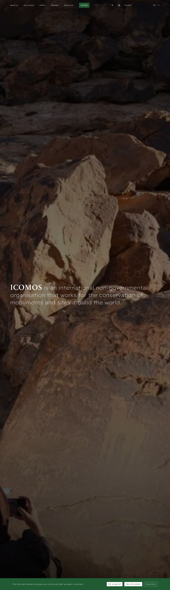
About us (14, 5)
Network (55, 5)
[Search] (112, 5)
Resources (68, 5)
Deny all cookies (133, 584)
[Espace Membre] (119, 5)
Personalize (151, 584)
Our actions (29, 5)
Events (43, 5)
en (154, 5)
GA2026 (84, 5)
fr (159, 5)
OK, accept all (114, 584)
